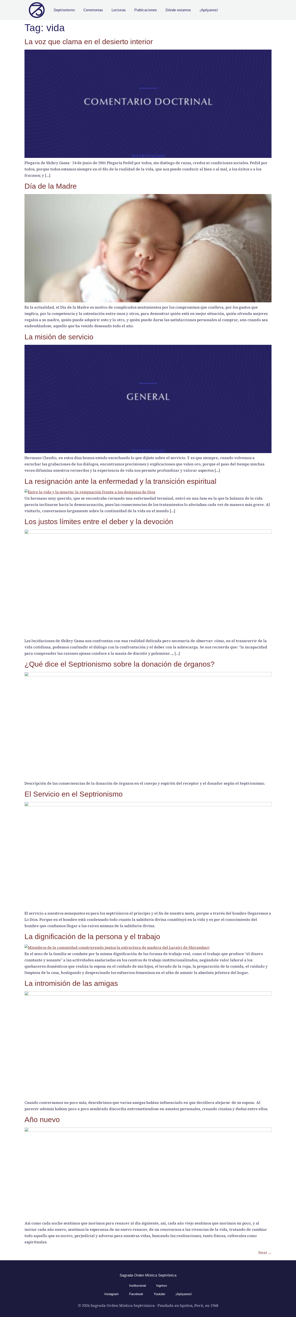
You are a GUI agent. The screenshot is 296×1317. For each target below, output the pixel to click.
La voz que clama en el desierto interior (88, 41)
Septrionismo (64, 10)
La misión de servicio (58, 337)
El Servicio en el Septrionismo (73, 794)
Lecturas (119, 10)
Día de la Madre (50, 186)
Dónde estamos (178, 10)
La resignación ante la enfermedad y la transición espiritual (120, 481)
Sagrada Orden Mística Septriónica (148, 1275)
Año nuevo (42, 1119)
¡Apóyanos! (209, 10)
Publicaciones (145, 10)
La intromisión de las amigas (71, 983)
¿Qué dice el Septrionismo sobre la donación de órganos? (119, 664)
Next (265, 1252)
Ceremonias (93, 10)
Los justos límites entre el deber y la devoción (98, 521)
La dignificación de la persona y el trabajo (92, 936)
